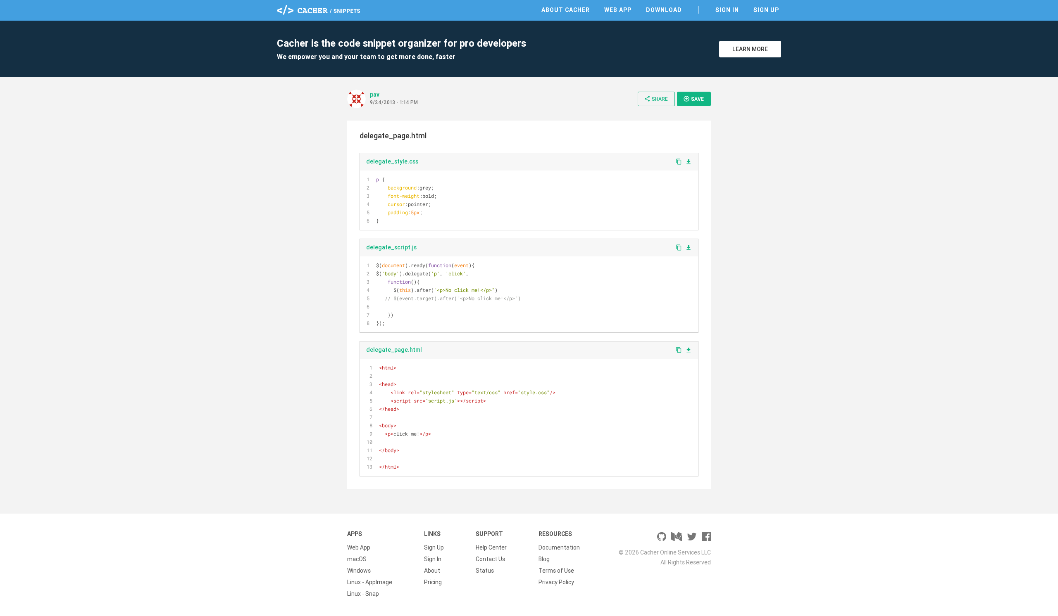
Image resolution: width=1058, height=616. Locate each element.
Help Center (491, 547)
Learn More (750, 49)
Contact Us (490, 559)
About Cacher (565, 10)
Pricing (433, 582)
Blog (544, 559)
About (432, 570)
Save (693, 98)
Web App (617, 10)
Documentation (559, 547)
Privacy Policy (556, 582)
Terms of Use (556, 570)
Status (485, 570)
